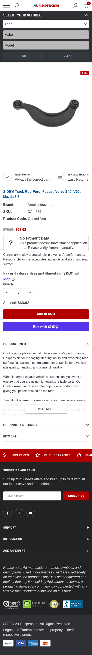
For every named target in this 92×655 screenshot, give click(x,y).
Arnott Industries (40, 204)
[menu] (6, 5)
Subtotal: (10, 303)
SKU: (7, 212)
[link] (7, 513)
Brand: (8, 205)
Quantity (8, 284)
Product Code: (15, 219)
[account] (76, 5)
